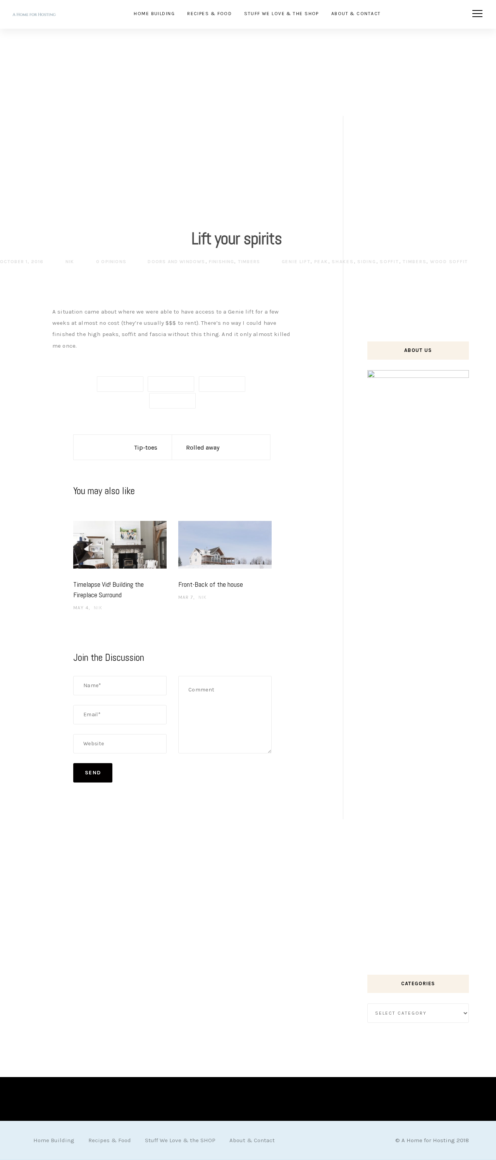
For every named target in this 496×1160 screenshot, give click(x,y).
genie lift (296, 261)
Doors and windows (176, 261)
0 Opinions (110, 261)
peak (321, 261)
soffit (389, 261)
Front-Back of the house (210, 584)
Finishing (221, 261)
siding (366, 261)
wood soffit (449, 261)
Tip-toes (145, 447)
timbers (414, 261)
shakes (343, 261)
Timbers (249, 261)
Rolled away (202, 447)
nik (69, 261)
